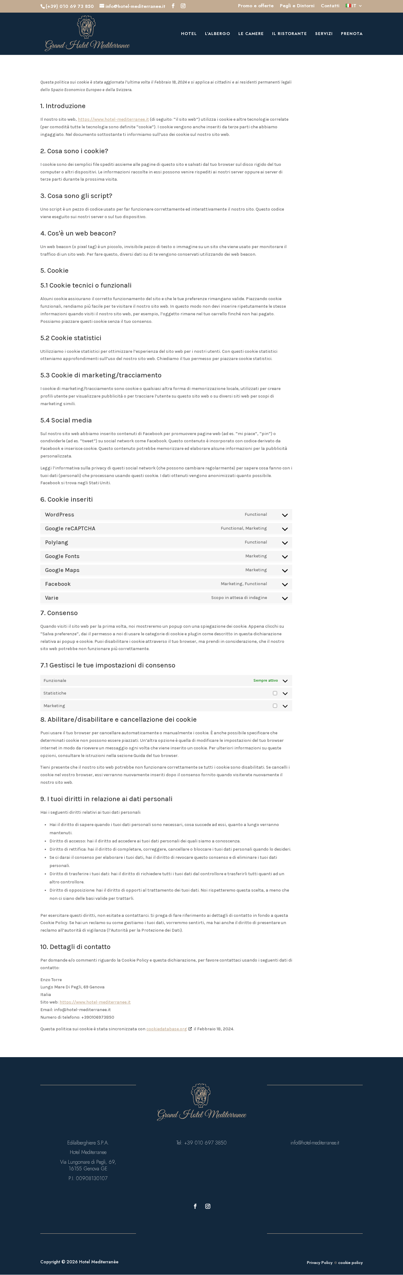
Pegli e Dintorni (297, 6)
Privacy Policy (319, 1263)
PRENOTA (352, 34)
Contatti (330, 6)
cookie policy (350, 1263)
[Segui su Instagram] (208, 1206)
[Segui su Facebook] (195, 1206)
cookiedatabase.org (166, 1029)
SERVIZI (324, 34)
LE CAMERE (251, 34)
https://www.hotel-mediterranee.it (113, 119)
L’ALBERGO (217, 34)
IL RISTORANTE (289, 34)
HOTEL (189, 34)
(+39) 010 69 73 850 (70, 6)
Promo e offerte (256, 6)
